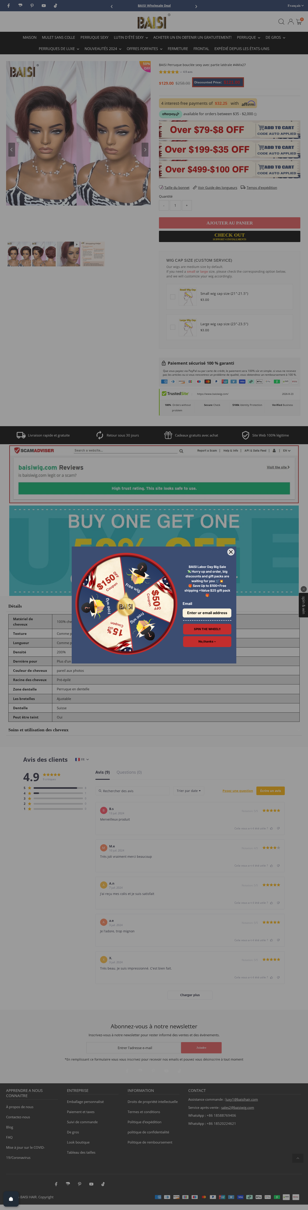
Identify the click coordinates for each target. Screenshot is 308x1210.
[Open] (11, 1199)
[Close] (230, 552)
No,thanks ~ (207, 641)
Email (187, 603)
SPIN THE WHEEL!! (207, 629)
